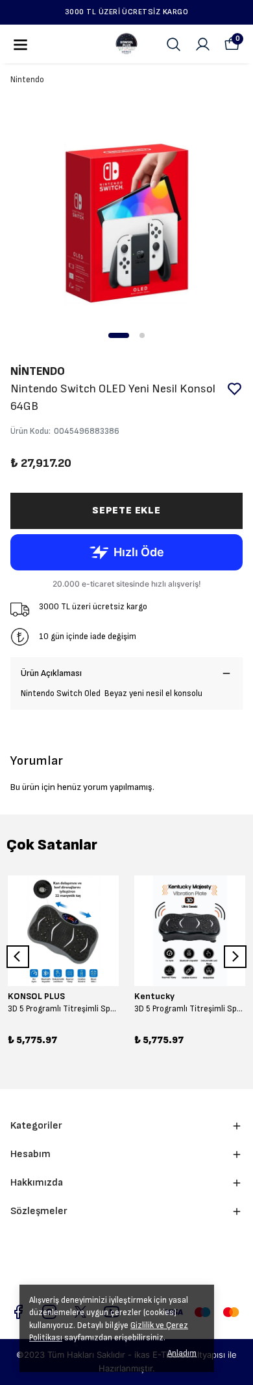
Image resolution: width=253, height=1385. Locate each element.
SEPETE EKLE (126, 510)
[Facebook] (18, 1312)
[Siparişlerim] (203, 44)
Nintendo (27, 79)
